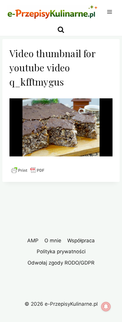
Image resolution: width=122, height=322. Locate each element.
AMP (32, 240)
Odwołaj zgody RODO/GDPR (61, 263)
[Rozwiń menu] (109, 11)
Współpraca (81, 240)
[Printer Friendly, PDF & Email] (27, 170)
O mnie (52, 240)
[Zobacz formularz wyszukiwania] (61, 30)
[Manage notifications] (106, 306)
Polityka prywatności (61, 251)
